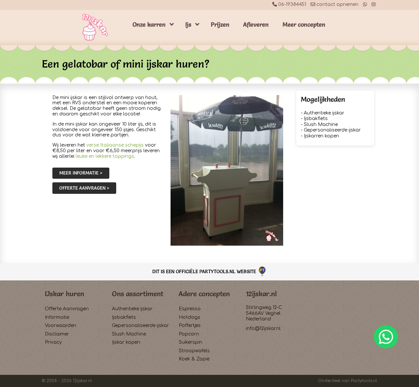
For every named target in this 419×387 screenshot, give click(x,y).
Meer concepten (303, 24)
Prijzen (220, 24)
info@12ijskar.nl (263, 328)
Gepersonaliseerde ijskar (332, 130)
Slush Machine (321, 124)
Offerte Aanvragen (67, 308)
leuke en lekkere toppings (105, 156)
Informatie (57, 317)
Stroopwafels (194, 350)
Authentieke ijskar (324, 113)
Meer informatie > (80, 173)
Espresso (190, 308)
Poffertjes (190, 325)
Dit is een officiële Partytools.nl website (204, 271)
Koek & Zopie (194, 358)
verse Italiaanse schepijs (115, 145)
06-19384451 (291, 4)
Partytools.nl (364, 380)
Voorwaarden (60, 325)
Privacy (53, 342)
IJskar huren (64, 294)
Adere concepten (204, 294)
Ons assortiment (137, 294)
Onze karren (149, 24)
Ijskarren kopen (321, 135)
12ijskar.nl (261, 294)
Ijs (188, 24)
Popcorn (189, 334)
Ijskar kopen (126, 342)
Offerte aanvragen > (84, 188)
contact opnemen (336, 4)
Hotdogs (189, 317)
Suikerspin (190, 342)
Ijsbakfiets (316, 118)
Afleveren (256, 24)
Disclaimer (57, 334)
